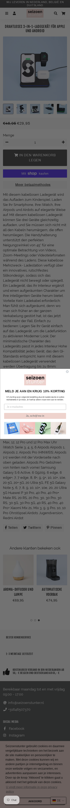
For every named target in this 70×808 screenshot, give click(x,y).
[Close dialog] (67, 371)
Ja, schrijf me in (35, 416)
